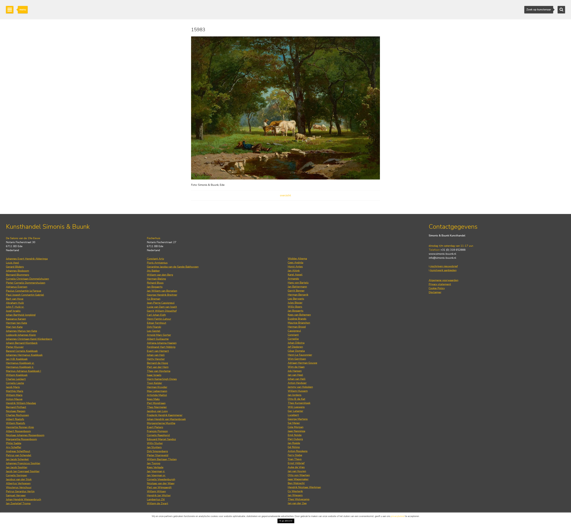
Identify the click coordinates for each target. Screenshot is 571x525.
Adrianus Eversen (16, 287)
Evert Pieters (155, 427)
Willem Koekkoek (17, 375)
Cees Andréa (295, 262)
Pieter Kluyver (15, 347)
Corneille (293, 339)
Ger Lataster (295, 411)
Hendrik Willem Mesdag (21, 403)
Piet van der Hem (157, 367)
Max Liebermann (157, 391)
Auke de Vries (296, 467)
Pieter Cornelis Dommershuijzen (25, 283)
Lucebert (293, 415)
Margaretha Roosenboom (21, 439)
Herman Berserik (298, 294)
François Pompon (157, 431)
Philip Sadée (13, 443)
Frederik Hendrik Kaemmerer (164, 415)
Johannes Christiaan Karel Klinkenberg (29, 339)
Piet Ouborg (295, 439)
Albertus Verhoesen (18, 483)
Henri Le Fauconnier (300, 355)
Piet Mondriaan (156, 403)
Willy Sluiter (155, 443)
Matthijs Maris (14, 391)
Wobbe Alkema (297, 258)
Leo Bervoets (296, 298)
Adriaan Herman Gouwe (302, 363)
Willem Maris (14, 395)
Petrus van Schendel (18, 455)
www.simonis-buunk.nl (442, 254)
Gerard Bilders (15, 267)
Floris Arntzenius (157, 263)
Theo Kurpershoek (299, 403)
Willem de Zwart (157, 503)
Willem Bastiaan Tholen (162, 459)
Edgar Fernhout (156, 323)
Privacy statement (440, 284)
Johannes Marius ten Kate (21, 331)
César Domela (296, 351)
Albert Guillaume (158, 339)
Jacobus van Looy (157, 411)
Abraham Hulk (15, 303)
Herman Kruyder (157, 387)
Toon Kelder (154, 383)
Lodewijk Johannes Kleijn (21, 335)
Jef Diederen (295, 347)
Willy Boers (295, 306)
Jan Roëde (294, 443)
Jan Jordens (294, 395)
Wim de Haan (296, 367)
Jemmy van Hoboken (300, 387)
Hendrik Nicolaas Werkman (304, 487)
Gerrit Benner (296, 290)
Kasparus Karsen (16, 319)
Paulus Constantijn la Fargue (23, 291)
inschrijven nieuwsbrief (444, 266)
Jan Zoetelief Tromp (18, 503)
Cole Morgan (295, 427)
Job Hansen (295, 371)
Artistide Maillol (157, 395)
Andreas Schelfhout (18, 451)
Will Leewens (296, 407)
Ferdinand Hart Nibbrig (161, 347)
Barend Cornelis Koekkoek (22, 351)
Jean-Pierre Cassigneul (161, 303)
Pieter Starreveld (157, 455)
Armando (293, 278)
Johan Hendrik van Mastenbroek (166, 419)
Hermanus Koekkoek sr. (20, 363)
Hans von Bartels (298, 282)
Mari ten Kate (14, 327)
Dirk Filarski (154, 327)
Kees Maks (153, 399)
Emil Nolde (295, 435)
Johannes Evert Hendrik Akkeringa (27, 258)
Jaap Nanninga (296, 431)
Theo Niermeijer (157, 407)
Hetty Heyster (156, 359)
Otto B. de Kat (296, 399)
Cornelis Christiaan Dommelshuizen (27, 279)
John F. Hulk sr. (15, 307)
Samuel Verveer (16, 495)
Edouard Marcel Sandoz (161, 439)
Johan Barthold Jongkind (21, 315)
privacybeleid (397, 516)
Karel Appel (295, 274)
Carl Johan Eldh (156, 315)
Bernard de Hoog (157, 363)
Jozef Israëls (13, 311)
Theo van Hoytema (158, 371)
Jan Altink (294, 270)
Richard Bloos (155, 283)
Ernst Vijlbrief (296, 463)
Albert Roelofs (15, 419)
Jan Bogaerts (155, 287)
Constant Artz (155, 258)
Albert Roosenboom (18, 431)
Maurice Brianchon (299, 323)
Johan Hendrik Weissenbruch (23, 499)
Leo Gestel (153, 331)
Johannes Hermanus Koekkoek (24, 355)
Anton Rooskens (298, 451)
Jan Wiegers (295, 495)
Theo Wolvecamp (298, 499)
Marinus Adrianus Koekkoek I (23, 371)
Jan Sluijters (154, 447)
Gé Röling (294, 447)
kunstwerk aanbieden (443, 270)
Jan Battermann (297, 286)
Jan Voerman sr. (156, 475)
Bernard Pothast (16, 407)
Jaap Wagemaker (298, 479)
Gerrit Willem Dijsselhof (162, 311)
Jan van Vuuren (297, 471)
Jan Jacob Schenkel (17, 459)
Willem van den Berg (160, 275)
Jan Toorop (153, 463)
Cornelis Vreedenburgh (161, 479)
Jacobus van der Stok (19, 479)
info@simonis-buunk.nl (442, 258)
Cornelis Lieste (15, 383)
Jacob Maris (13, 387)
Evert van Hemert (158, 351)
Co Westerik (295, 491)
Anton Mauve (14, 399)
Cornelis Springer (16, 475)
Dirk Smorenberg (157, 451)
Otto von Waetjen (299, 475)
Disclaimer (435, 292)
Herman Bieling (156, 279)
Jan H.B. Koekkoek (17, 359)
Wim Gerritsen (297, 359)
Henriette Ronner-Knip (20, 427)
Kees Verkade (155, 467)
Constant (293, 335)
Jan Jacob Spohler (16, 467)
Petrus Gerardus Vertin (20, 491)
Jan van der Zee (297, 503)
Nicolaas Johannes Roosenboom (25, 435)
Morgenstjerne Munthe (161, 423)
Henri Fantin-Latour (159, 319)
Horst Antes (295, 266)
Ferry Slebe (295, 455)
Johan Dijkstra (296, 343)
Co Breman (153, 299)
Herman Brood (297, 327)
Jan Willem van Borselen (162, 291)
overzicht (285, 195)
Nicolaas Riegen (15, 411)
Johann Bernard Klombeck (21, 343)
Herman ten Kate (16, 323)
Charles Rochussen (17, 415)
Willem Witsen (156, 491)
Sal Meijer (294, 423)
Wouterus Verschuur (19, 487)
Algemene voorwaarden (443, 280)
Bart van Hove (14, 299)
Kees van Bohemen (299, 315)
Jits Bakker (153, 271)
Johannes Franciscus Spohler (23, 463)
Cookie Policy (437, 288)
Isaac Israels (154, 375)
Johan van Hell (156, 355)
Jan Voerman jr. (156, 471)
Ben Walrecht (296, 483)
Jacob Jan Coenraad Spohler (23, 471)
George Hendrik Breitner (162, 295)
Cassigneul (294, 331)
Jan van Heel (295, 375)
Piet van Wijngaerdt (159, 487)
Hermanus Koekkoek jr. (20, 367)
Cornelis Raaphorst (158, 435)
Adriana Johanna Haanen (162, 343)
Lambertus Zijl (156, 499)
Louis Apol (12, 263)
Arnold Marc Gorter (159, 335)
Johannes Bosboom (17, 271)
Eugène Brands (297, 319)
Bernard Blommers (17, 275)
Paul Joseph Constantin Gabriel (25, 295)
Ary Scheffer (13, 447)
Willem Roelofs (15, 423)
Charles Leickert (16, 379)
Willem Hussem (298, 391)
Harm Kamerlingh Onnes (162, 379)
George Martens (298, 419)
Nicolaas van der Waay (160, 483)
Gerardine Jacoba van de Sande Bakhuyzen (173, 267)
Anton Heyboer (297, 383)
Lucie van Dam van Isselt (162, 307)
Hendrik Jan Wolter (159, 495)
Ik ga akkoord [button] (286, 520)
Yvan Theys (295, 459)
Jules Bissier (295, 302)
